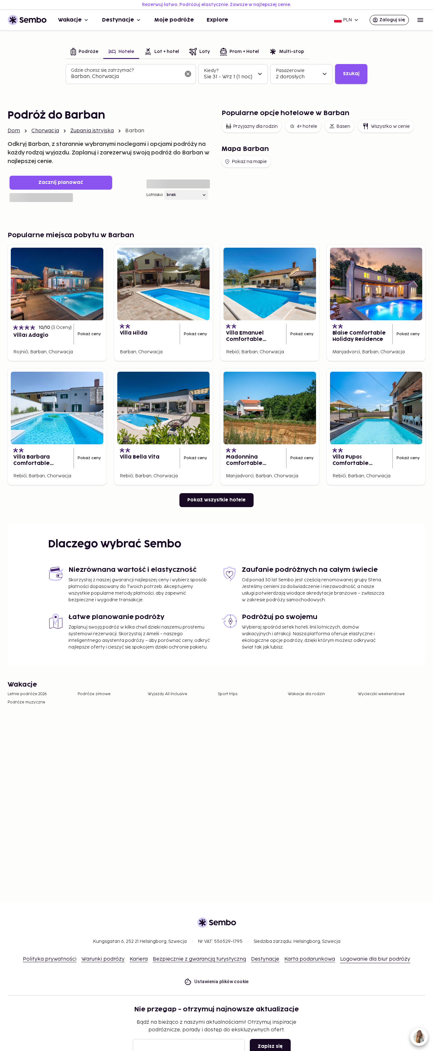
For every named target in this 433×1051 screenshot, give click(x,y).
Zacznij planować (60, 182)
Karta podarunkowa (309, 959)
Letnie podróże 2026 (27, 694)
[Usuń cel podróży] (188, 74)
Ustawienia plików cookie (221, 981)
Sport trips (227, 694)
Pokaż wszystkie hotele (216, 500)
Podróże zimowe (94, 694)
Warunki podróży (103, 959)
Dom (14, 131)
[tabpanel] (216, 74)
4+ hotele (307, 126)
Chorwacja (45, 131)
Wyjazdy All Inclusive (167, 694)
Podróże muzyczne (26, 702)
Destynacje (118, 20)
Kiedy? (211, 70)
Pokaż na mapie (249, 161)
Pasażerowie (290, 70)
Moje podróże (174, 20)
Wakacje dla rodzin (306, 694)
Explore (217, 20)
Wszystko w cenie (390, 126)
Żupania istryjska (92, 131)
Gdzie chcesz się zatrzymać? (102, 70)
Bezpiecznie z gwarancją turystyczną (199, 959)
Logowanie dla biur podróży (375, 959)
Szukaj (351, 74)
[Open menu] (420, 20)
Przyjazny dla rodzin (255, 126)
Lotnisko (154, 195)
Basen (343, 126)
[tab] (84, 52)
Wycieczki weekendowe (381, 694)
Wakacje (70, 20)
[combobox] (125, 77)
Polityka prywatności (49, 959)
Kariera (139, 959)
